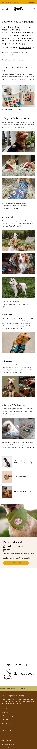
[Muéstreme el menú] (2, 8)
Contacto (4, 734)
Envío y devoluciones (8, 744)
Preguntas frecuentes (8, 748)
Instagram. (30, 447)
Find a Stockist (6, 723)
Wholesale (5, 712)
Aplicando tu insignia (8, 716)
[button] (7, 8)
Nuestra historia (6, 730)
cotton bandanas (25, 47)
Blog (3, 727)
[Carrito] (34, 8)
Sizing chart (5, 720)
